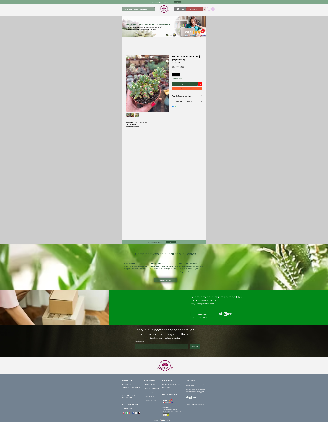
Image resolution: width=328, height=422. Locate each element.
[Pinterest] (123, 413)
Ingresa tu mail (139, 341)
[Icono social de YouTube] (136, 413)
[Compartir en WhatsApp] (176, 107)
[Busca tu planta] (204, 9)
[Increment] (178, 74)
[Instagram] (130, 413)
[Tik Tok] (139, 413)
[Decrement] (173, 74)
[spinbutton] (176, 74)
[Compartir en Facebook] (173, 107)
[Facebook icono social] (133, 413)
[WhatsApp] (126, 413)
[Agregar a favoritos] (200, 84)
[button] (211, 9)
